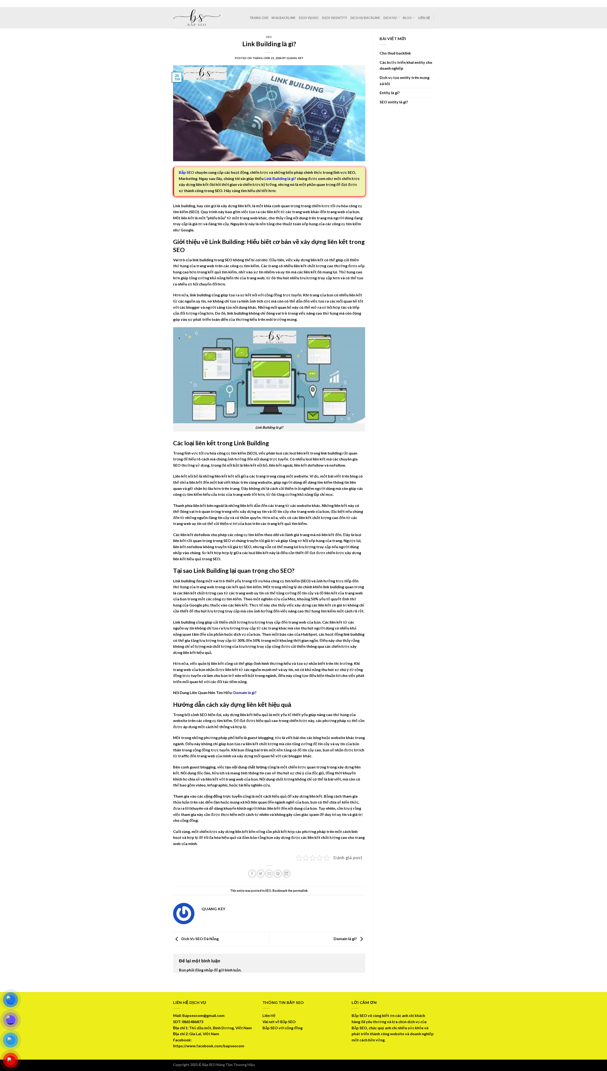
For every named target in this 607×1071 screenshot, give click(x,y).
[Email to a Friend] (269, 874)
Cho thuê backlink (395, 53)
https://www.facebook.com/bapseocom (208, 1045)
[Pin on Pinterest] (278, 874)
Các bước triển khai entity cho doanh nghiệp (406, 65)
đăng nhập (204, 970)
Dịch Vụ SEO (309, 18)
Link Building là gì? (280, 178)
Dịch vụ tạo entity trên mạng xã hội (404, 80)
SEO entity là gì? (394, 102)
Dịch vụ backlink (365, 18)
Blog (407, 18)
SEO (269, 36)
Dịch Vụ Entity (334, 18)
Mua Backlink (283, 18)
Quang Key (294, 58)
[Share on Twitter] (261, 874)
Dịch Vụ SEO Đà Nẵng (200, 938)
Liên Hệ (424, 18)
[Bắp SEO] (197, 17)
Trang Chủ (258, 18)
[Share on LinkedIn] (286, 874)
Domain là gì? (245, 692)
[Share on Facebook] (252, 874)
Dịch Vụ (389, 18)
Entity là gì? (390, 92)
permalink (300, 890)
